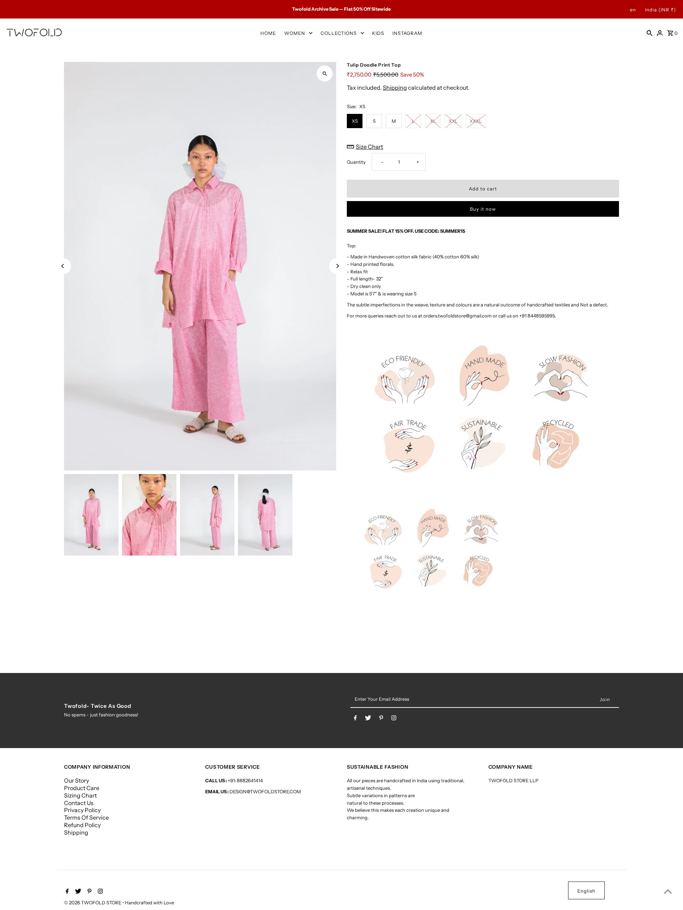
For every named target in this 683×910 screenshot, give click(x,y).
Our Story (76, 780)
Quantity (356, 162)
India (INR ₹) (660, 9)
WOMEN (294, 33)
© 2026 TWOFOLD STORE (93, 902)
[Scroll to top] (668, 891)
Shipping (395, 87)
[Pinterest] (381, 719)
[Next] (337, 266)
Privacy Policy (82, 810)
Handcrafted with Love (149, 902)
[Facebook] (355, 719)
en (633, 9)
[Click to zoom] (325, 73)
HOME (268, 33)
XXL (453, 121)
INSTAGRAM (407, 33)
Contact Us (79, 802)
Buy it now (483, 209)
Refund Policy (82, 825)
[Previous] (63, 266)
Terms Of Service (86, 817)
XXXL (476, 121)
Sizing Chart (80, 795)
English (586, 891)
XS (355, 121)
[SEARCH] (649, 32)
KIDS (378, 33)
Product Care (81, 787)
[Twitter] (368, 719)
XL (433, 121)
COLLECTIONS (339, 33)
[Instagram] (393, 719)
